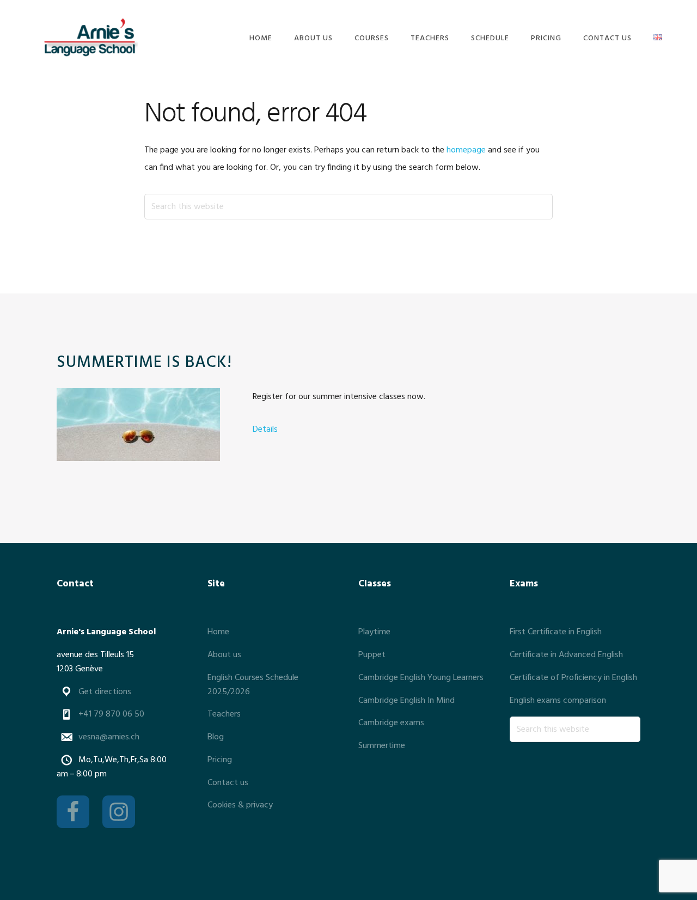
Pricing (219, 760)
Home (218, 632)
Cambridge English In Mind (406, 701)
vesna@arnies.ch (108, 737)
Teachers (224, 714)
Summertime (381, 746)
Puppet (372, 655)
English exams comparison (558, 701)
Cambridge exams (391, 723)
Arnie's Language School (89, 36)
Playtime (374, 632)
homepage (466, 150)
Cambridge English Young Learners (421, 678)
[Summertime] (138, 427)
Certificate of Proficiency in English (573, 678)
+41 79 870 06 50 (111, 714)
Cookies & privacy (240, 805)
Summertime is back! (144, 363)
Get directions (104, 692)
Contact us (227, 783)
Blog (215, 737)
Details (265, 430)
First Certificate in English (556, 632)
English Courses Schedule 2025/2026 (252, 685)
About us (224, 655)
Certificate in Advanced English (566, 655)
